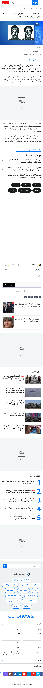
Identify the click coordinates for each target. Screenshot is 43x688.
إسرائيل (26, 606)
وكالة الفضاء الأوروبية (14, 595)
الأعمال (39, 633)
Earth (18, 633)
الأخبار (35, 9)
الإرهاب (26, 185)
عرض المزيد (37, 666)
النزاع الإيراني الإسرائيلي (21, 580)
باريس (16, 185)
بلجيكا (12, 190)
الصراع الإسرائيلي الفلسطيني (30, 585)
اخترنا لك (36, 372)
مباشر (5, 3)
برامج (18, 647)
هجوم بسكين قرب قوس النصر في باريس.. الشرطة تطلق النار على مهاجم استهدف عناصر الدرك (24, 169)
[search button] (5, 566)
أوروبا (39, 629)
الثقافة (18, 642)
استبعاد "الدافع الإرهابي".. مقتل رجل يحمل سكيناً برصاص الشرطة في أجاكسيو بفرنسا (24, 176)
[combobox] (21, 566)
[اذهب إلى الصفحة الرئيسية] (35, 2)
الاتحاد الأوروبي (13, 601)
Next (39, 638)
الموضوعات (38, 624)
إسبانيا (16, 606)
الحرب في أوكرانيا (10, 585)
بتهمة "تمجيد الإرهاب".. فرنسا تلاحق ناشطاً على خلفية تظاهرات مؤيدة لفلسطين (25, 161)
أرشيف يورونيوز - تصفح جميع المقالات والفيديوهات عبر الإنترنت (11, 653)
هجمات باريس (25, 190)
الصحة (18, 638)
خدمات (39, 660)
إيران (35, 590)
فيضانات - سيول (29, 601)
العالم (30, 9)
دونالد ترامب (23, 590)
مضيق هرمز (10, 590)
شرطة (36, 185)
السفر (39, 642)
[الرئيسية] (40, 9)
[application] (21, 33)
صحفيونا (38, 652)
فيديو (39, 647)
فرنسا (25, 9)
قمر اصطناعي (31, 595)
